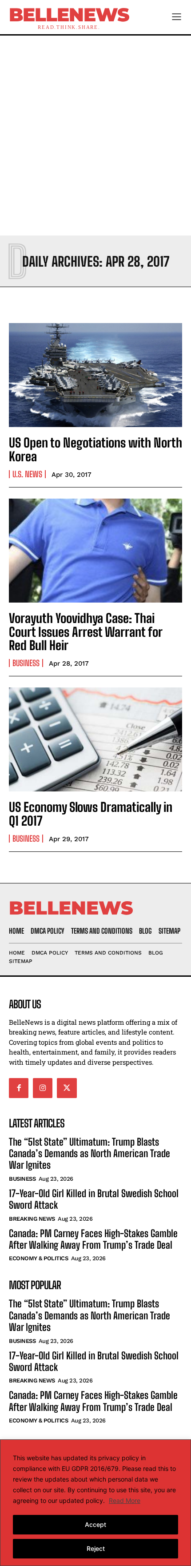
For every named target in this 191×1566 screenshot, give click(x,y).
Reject (96, 1548)
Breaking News (32, 1218)
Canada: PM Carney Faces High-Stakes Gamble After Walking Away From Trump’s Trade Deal (93, 1239)
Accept (95, 1524)
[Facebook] (18, 1088)
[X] (66, 1088)
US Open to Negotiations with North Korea (95, 449)
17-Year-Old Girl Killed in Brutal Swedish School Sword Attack (94, 1199)
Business (26, 663)
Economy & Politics (38, 1258)
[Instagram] (42, 1088)
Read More (124, 1500)
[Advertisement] (95, 135)
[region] (95, 1502)
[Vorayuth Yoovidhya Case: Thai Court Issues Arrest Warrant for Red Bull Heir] (95, 551)
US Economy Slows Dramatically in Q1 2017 (90, 813)
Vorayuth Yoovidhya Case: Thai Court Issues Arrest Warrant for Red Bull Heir (86, 632)
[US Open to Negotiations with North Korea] (95, 375)
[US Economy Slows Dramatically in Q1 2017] (95, 739)
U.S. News (27, 474)
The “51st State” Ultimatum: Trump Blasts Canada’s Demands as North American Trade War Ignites (89, 1153)
